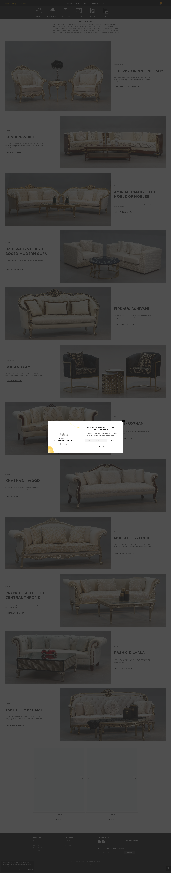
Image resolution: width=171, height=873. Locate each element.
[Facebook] (99, 446)
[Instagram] (103, 446)
